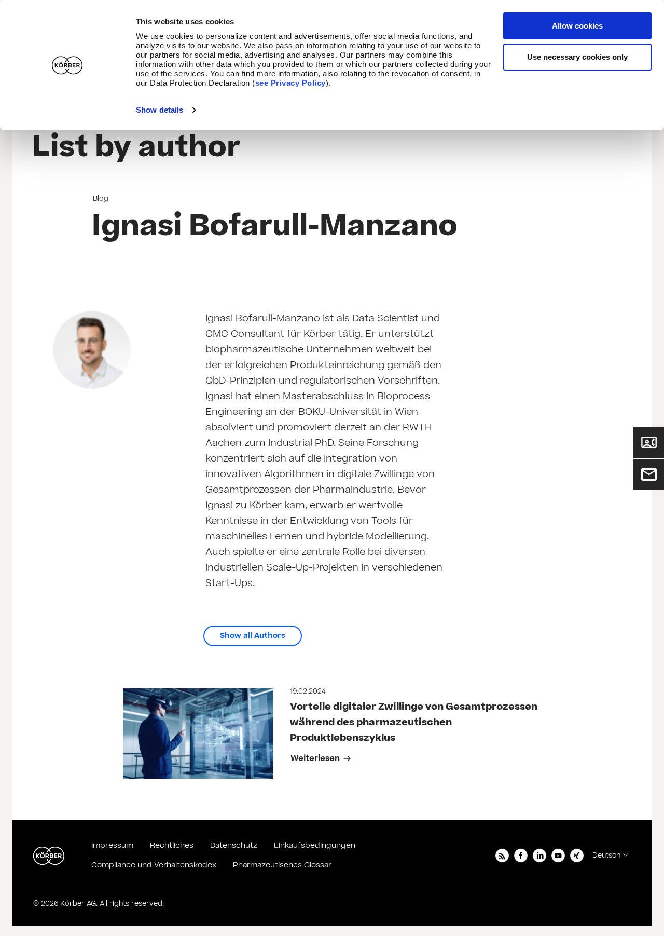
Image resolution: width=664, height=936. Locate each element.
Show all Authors (252, 635)
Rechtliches (171, 845)
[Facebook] (521, 855)
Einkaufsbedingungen (314, 845)
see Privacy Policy (290, 82)
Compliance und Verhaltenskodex (153, 865)
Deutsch (606, 855)
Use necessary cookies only (577, 56)
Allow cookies (577, 25)
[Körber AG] (48, 855)
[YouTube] (558, 855)
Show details (159, 109)
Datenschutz (233, 845)
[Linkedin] (539, 855)
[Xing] (577, 855)
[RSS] (502, 855)
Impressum (112, 845)
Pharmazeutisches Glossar (282, 865)
